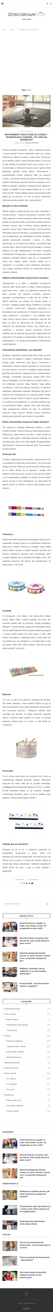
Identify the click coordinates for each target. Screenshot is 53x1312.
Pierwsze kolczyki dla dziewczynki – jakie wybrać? (34, 1258)
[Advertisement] (26, 59)
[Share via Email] (32, 883)
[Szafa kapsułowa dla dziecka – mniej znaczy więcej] (9, 1225)
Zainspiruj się (27, 1095)
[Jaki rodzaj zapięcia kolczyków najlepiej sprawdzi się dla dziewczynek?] (9, 1276)
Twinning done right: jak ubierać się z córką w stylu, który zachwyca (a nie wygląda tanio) (35, 1209)
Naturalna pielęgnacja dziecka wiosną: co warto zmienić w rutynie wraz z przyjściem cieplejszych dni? (35, 957)
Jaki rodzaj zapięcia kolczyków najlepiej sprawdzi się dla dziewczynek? (33, 1275)
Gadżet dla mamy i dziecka (28, 1046)
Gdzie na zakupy (27, 1014)
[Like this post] (21, 883)
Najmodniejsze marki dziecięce (28, 1025)
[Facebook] (47, 3)
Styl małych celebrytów (28, 1106)
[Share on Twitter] (26, 883)
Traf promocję (28, 1030)
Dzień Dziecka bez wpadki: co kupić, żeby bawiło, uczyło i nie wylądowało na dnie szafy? (33, 925)
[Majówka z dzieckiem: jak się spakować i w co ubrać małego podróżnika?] (9, 972)
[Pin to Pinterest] (29, 883)
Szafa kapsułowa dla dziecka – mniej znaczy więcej (33, 1222)
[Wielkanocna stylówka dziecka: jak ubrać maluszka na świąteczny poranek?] (9, 1195)
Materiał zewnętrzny (27, 1068)
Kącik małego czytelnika (28, 1052)
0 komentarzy (34, 879)
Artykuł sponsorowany (27, 1009)
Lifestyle (27, 1036)
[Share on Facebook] (24, 883)
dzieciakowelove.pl (29, 1303)
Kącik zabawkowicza (27, 131)
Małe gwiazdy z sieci (28, 1100)
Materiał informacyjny (27, 1063)
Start (4, 30)
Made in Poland (28, 1019)
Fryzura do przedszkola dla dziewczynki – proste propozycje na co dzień (35, 1245)
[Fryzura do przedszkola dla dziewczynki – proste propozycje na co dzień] (9, 1246)
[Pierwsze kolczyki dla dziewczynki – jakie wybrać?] (9, 1261)
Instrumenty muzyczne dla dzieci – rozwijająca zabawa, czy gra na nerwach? (26, 137)
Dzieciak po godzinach (28, 1041)
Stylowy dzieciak (27, 1073)
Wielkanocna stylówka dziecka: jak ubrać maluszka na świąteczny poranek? (34, 1194)
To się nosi (28, 1089)
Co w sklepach (28, 1084)
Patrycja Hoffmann (32, 143)
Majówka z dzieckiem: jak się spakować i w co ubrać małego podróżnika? (33, 971)
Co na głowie (28, 1079)
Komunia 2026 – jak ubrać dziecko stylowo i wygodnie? (34, 984)
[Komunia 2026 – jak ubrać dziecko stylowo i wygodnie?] (9, 987)
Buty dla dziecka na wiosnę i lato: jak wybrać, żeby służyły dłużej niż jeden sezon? (34, 940)
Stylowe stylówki (28, 1111)
